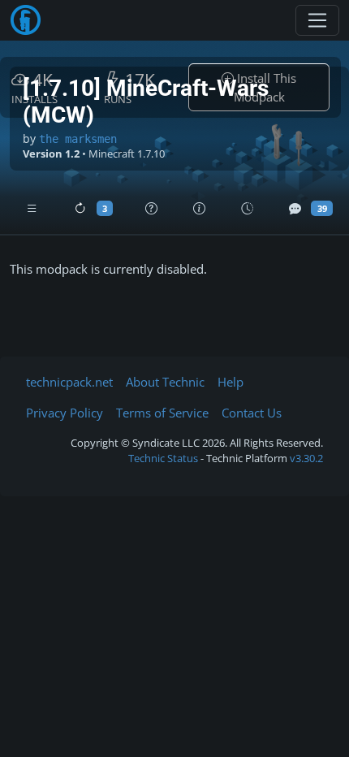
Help (230, 382)
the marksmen (78, 138)
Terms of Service (162, 412)
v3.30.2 (306, 458)
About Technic (165, 382)
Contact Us (252, 412)
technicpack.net (69, 382)
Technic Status (163, 458)
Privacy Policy (64, 412)
